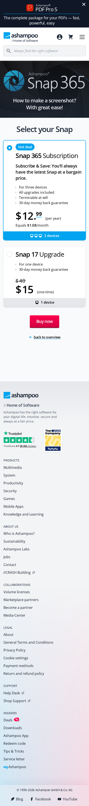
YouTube (70, 799)
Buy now (44, 321)
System (9, 475)
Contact (9, 564)
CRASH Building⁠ (17, 572)
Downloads (12, 727)
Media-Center (14, 615)
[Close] (83, 4)
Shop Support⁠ (14, 700)
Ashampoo (14, 767)
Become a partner (18, 607)
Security (10, 490)
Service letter (14, 759)
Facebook (43, 799)
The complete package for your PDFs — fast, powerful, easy (42, 20)
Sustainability (14, 541)
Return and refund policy (23, 673)
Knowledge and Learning (23, 514)
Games (9, 498)
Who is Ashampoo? (19, 533)
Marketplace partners (21, 599)
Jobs (6, 557)
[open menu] (82, 37)
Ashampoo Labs (16, 549)
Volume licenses (16, 592)
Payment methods (18, 665)
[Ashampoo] (21, 395)
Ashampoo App (16, 735)
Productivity (13, 483)
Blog (19, 799)
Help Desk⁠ (11, 693)
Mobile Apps (13, 506)
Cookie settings (15, 658)
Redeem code (14, 743)
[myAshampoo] (59, 37)
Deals (10, 719)
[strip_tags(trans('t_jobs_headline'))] (53, 440)
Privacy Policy (14, 650)
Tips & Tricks (13, 751)
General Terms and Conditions (28, 642)
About (8, 634)
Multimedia (12, 467)
